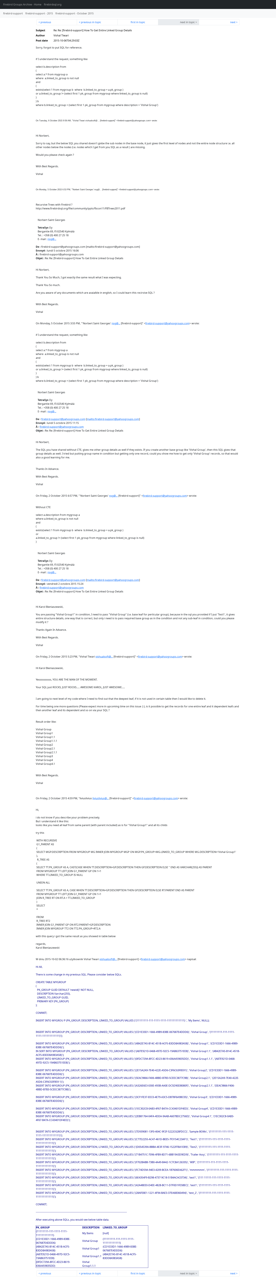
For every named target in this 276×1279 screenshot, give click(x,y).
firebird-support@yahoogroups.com (167, 323)
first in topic (138, 22)
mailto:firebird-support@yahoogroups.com (113, 419)
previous (46, 22)
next (232, 22)
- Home (22, 4)
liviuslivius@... (100, 798)
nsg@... (116, 323)
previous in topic (91, 22)
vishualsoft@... (104, 656)
